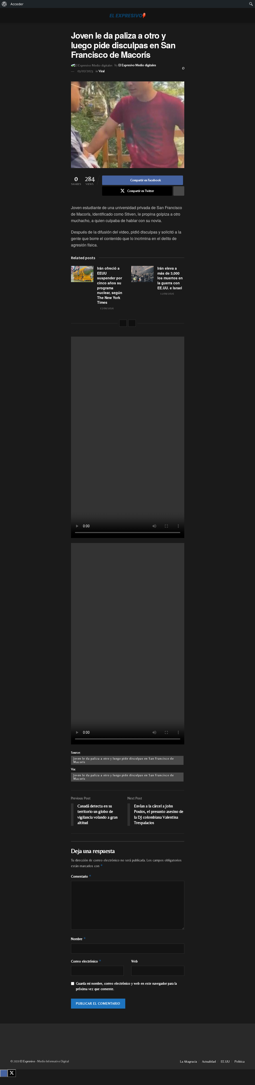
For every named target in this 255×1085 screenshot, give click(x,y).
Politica (240, 1061)
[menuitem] (4, 4)
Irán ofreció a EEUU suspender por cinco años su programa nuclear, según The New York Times (109, 285)
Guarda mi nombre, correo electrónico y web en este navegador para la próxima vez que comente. (126, 986)
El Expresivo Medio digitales (137, 65)
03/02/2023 (85, 71)
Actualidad (209, 1061)
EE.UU (225, 1061)
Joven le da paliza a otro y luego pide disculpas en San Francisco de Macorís (123, 760)
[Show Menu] (12, 15)
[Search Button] (242, 15)
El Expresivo (27, 1061)
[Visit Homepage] (127, 15)
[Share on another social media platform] (178, 191)
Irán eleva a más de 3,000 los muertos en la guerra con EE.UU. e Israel (170, 278)
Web (134, 961)
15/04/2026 (106, 308)
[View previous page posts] (123, 323)
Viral (102, 71)
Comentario (81, 876)
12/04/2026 (167, 293)
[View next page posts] (132, 323)
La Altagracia (188, 1061)
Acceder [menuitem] (16, 4)
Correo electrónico (86, 961)
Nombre (78, 938)
